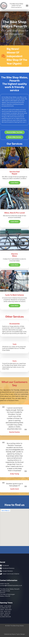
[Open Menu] (27, 5)
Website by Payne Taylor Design (14, 634)
